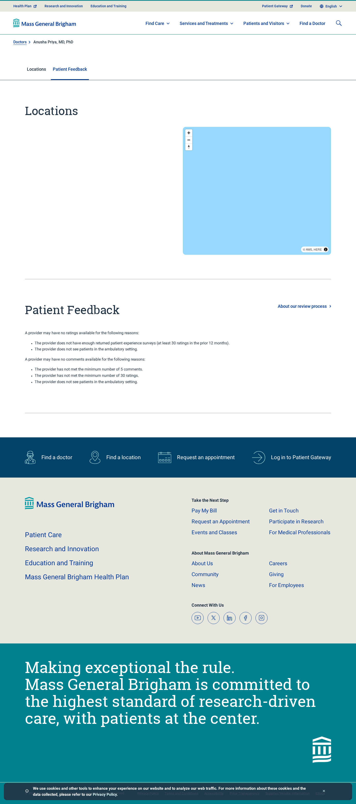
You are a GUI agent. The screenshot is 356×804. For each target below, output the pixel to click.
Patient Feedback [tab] (70, 69)
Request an (221, 521)
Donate (306, 6)
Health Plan (22, 6)
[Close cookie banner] (324, 791)
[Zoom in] (188, 132)
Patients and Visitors (263, 23)
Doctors (20, 42)
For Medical (299, 532)
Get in (284, 511)
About (202, 563)
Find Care (155, 23)
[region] (257, 191)
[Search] (339, 23)
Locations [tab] (36, 69)
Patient (43, 535)
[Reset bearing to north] (188, 146)
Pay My (204, 511)
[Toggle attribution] (326, 249)
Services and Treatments (204, 23)
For (286, 585)
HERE (318, 249)
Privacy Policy (105, 794)
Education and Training (108, 6)
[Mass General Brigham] (44, 23)
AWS (309, 249)
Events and (214, 532)
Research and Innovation (64, 6)
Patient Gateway (275, 6)
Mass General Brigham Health (77, 577)
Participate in (296, 521)
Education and (59, 563)
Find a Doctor (312, 23)
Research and (62, 549)
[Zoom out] (188, 139)
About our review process (302, 306)
